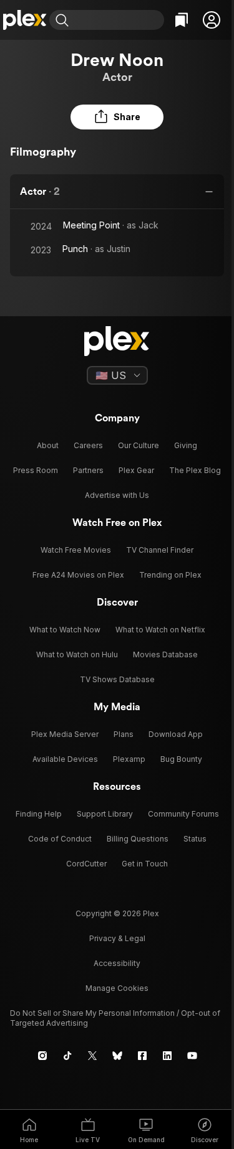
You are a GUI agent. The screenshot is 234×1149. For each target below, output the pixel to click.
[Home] (24, 19)
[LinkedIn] (167, 1055)
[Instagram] (42, 1055)
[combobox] (118, 20)
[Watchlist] (181, 19)
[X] (92, 1055)
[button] (211, 19)
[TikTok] (67, 1055)
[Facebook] (142, 1055)
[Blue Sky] (117, 1055)
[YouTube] (192, 1055)
